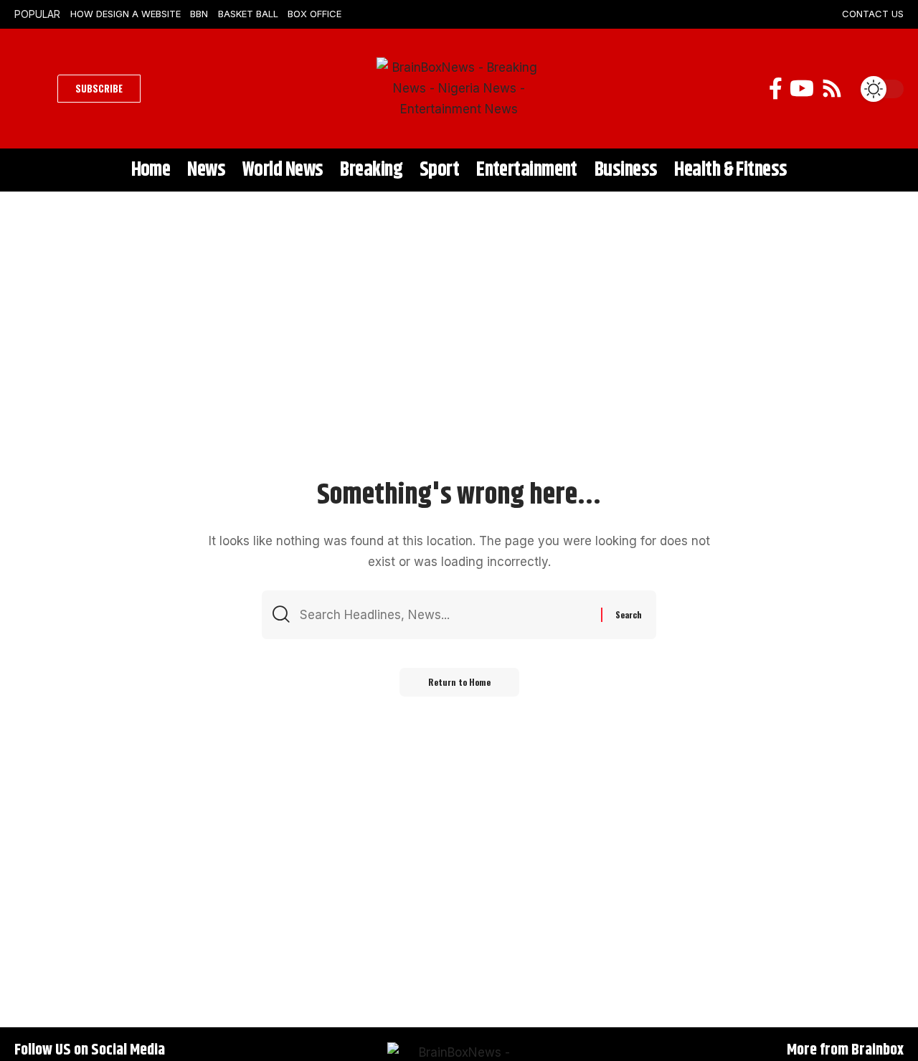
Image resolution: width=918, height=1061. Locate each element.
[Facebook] (775, 88)
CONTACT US (873, 13)
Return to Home (459, 682)
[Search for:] (445, 615)
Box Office (314, 13)
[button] (32, 89)
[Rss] (832, 88)
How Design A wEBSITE (125, 13)
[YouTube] (802, 88)
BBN (199, 13)
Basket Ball (248, 13)
